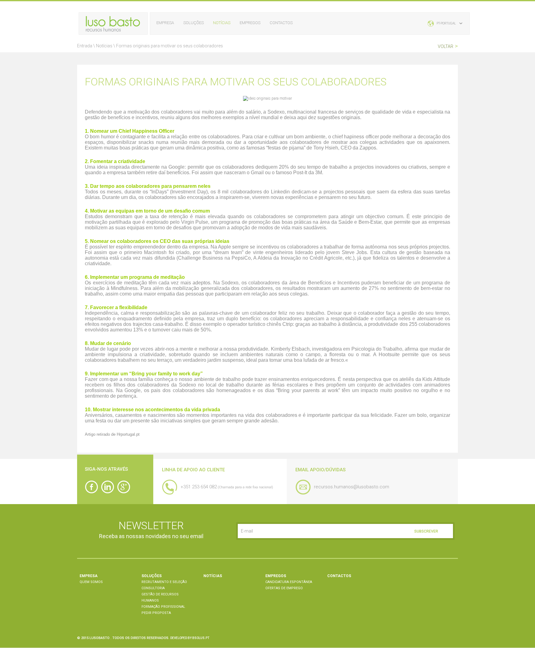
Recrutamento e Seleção (164, 582)
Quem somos (91, 582)
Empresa (165, 22)
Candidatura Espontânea (288, 582)
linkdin (107, 486)
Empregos (250, 22)
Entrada (84, 45)
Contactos (281, 22)
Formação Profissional (163, 607)
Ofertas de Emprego (284, 588)
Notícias (221, 22)
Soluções (193, 22)
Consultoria (153, 588)
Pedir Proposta (156, 613)
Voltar (448, 46)
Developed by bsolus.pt (189, 638)
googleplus (123, 486)
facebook (91, 486)
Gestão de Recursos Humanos (160, 597)
